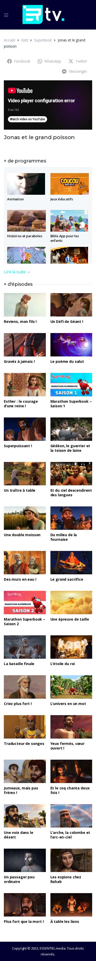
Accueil (9, 40)
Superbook (43, 40)
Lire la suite (15, 272)
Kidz (24, 40)
